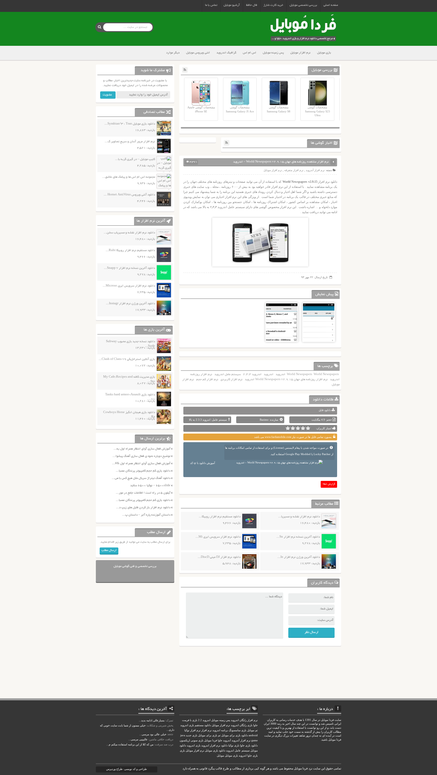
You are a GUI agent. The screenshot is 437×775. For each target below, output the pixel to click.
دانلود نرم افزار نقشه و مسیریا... (299, 516)
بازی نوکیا (233, 745)
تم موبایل (252, 730)
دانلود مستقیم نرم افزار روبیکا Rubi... (130, 250)
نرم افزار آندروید (315, 170)
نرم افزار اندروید (210, 745)
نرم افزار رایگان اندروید (244, 720)
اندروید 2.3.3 (252, 374)
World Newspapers (299, 374)
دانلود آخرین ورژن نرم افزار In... (298, 557)
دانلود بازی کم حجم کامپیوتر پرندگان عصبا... (143, 471)
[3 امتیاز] (298, 428)
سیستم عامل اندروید (227, 374)
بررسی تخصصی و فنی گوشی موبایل (135, 566)
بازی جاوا (252, 755)
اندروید (222, 207)
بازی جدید (191, 735)
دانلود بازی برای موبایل (234, 735)
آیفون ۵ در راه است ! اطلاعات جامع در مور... (143, 493)
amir (170, 734)
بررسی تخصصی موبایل (303, 5)
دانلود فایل (325, 410)
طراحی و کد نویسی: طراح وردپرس (126, 768)
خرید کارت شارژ (273, 5)
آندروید (227, 740)
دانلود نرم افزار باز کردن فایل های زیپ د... (143, 507)
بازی (182, 750)
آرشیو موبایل (232, 5)
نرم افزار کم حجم (207, 379)
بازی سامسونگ (237, 730)
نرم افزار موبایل (300, 52)
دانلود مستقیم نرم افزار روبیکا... (220, 516)
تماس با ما (211, 5)
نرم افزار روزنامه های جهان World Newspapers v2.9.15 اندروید (286, 379)
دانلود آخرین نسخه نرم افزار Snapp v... (129, 268)
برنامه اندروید (220, 730)
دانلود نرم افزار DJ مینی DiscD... (219, 557)
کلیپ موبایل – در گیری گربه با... (135, 159)
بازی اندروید (194, 745)
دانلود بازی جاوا (249, 745)
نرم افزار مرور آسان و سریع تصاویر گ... (130, 141)
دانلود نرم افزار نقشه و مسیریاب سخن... (129, 232)
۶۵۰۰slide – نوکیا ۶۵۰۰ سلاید (150, 485)
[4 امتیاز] (293, 428)
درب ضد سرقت (164, 744)
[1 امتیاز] (308, 428)
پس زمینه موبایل (273, 52)
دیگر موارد (173, 52)
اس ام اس (249, 52)
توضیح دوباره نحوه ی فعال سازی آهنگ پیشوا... (141, 456)
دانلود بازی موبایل (215, 750)
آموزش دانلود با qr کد (202, 462)
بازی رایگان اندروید (241, 725)
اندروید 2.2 (204, 720)
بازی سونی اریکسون (191, 740)
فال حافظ (251, 5)
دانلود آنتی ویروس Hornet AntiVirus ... (129, 194)
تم (219, 735)
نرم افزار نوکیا (192, 730)
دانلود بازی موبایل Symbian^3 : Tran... (129, 124)
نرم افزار (206, 730)
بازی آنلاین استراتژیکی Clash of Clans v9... (127, 359)
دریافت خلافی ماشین (161, 739)
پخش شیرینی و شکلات (160, 725)
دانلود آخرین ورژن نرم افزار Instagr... (130, 303)
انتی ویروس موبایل (198, 52)
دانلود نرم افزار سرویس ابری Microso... (129, 286)
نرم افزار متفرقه (293, 170)
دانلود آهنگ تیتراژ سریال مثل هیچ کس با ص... (141, 478)
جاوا (220, 740)
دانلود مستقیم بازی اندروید (195, 725)
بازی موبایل (324, 52)
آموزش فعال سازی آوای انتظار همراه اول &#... (141, 463)
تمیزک (169, 720)
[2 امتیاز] (303, 428)
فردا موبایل (210, 740)
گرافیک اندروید (226, 52)
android (253, 735)
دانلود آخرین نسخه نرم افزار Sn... (298, 537)
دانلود (224, 745)
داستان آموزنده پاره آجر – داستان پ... (146, 515)
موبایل (220, 755)
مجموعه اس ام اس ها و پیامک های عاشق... (128, 177)
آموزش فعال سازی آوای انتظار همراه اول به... (142, 449)
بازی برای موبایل (207, 735)
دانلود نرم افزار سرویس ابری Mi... (218, 537)
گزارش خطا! (329, 484)
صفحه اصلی (330, 5)
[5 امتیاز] (288, 428)
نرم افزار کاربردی (232, 379)
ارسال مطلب (109, 550)
